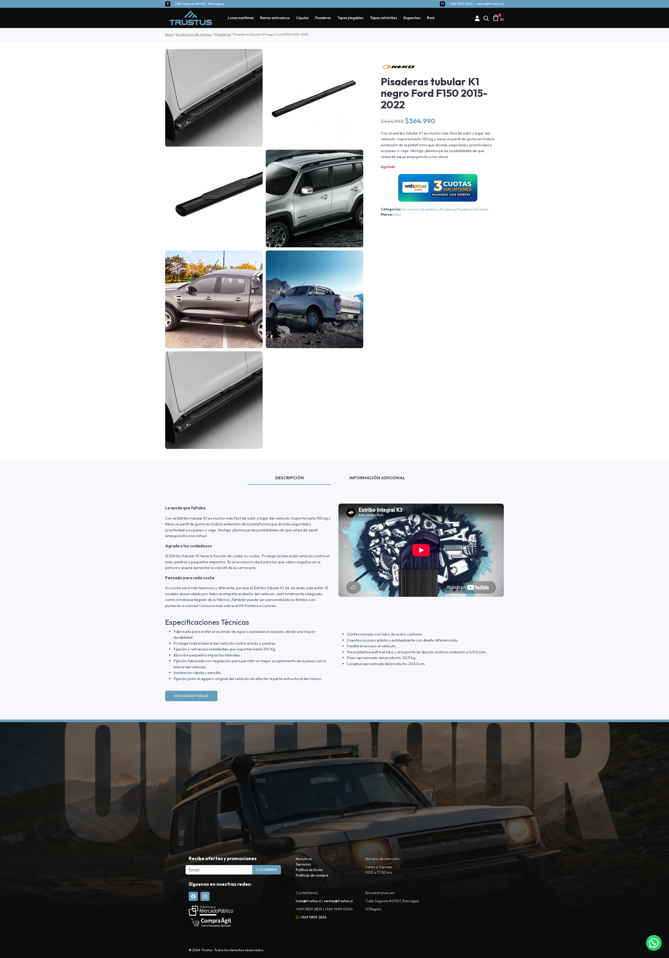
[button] (654, 943)
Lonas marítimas (241, 18)
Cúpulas (302, 18)
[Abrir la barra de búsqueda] (486, 17)
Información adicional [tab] (377, 477)
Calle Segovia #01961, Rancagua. (199, 3)
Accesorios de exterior (194, 34)
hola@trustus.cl (308, 901)
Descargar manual (191, 696)
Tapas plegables (350, 18)
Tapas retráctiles (383, 18)
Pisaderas (323, 18)
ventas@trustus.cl (490, 3)
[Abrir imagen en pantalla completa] (214, 98)
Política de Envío (309, 869)
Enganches (411, 18)
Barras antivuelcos (275, 18)
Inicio (169, 34)
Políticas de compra (312, 875)
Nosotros (304, 858)
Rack (431, 18)
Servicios (303, 864)
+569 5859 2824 (313, 917)
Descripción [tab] (289, 477)
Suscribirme (266, 869)
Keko (397, 214)
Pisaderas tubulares (472, 209)
